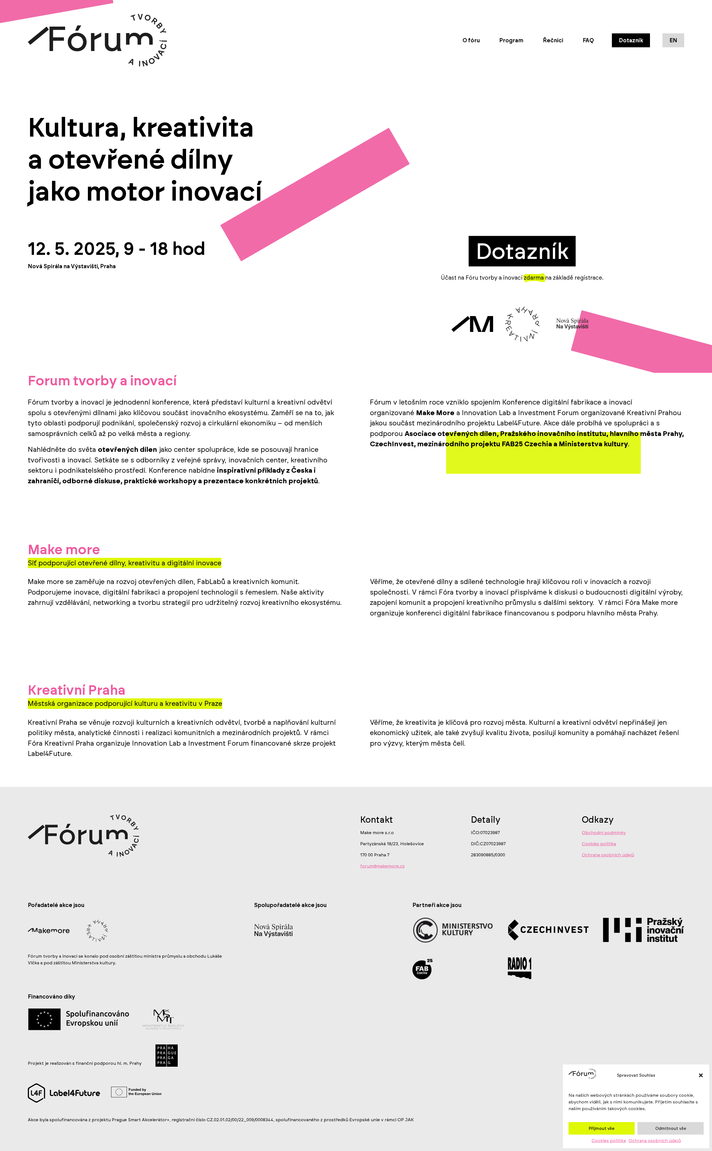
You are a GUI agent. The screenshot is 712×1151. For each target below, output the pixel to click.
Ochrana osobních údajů (655, 1140)
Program (511, 40)
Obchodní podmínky (604, 832)
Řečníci (553, 40)
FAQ (588, 40)
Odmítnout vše (670, 1128)
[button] (701, 1075)
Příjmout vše (601, 1128)
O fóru (471, 40)
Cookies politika (609, 1140)
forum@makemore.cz (382, 866)
